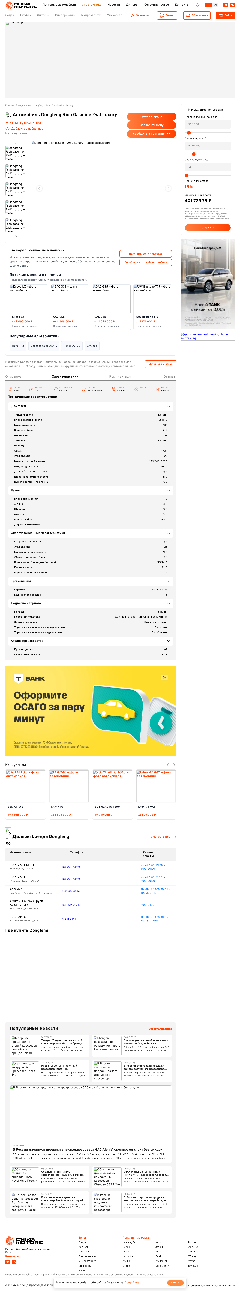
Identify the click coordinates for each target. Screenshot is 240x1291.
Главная (9, 105)
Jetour (159, 1247)
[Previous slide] (39, 188)
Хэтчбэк (84, 1247)
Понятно (175, 1282)
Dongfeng (38, 105)
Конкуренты (15, 765)
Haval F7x (18, 345)
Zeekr (158, 1256)
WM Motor (161, 1261)
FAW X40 (57, 807)
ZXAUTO (193, 1247)
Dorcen (192, 1242)
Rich (47, 105)
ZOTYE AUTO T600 (107, 807)
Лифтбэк (84, 1251)
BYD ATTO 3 (15, 807)
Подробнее (132, 1282)
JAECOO (193, 1251)
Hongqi (126, 1247)
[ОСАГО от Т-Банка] (90, 711)
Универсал (85, 1266)
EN (215, 5)
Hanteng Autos (131, 1242)
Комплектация (121, 377)
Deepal (126, 1266)
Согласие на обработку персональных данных (210, 1285)
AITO (158, 1251)
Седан (83, 1242)
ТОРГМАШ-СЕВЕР (22, 865)
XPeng (192, 1256)
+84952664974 (71, 867)
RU (208, 5)
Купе (82, 1270)
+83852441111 (70, 919)
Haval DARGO (72, 345)
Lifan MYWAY (146, 807)
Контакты (12, 1256)
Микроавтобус (87, 1261)
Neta (158, 1242)
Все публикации (160, 1028)
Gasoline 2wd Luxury (62, 105)
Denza (126, 1251)
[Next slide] (168, 188)
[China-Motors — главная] (21, 5)
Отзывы (169, 377)
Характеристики (65, 377)
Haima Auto (128, 1256)
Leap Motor (162, 1266)
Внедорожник (23, 105)
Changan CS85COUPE (44, 345)
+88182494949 (71, 905)
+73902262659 (71, 891)
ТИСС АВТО (18, 917)
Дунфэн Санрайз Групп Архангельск (26, 903)
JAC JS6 (92, 345)
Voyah (191, 1261)
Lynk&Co (193, 1266)
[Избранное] (197, 5)
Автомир (16, 889)
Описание (13, 377)
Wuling (126, 1261)
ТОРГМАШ (17, 877)
